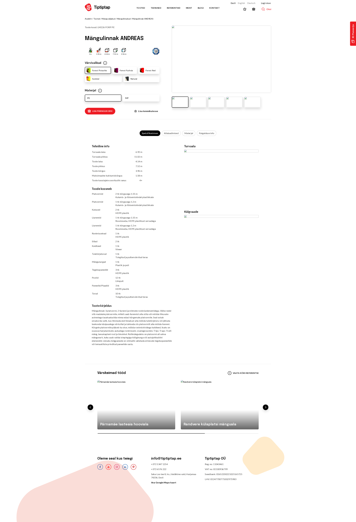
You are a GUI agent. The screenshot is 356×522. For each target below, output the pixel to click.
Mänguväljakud (108, 19)
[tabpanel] (178, 247)
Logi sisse (266, 3)
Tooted (140, 8)
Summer (96, 79)
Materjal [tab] (188, 133)
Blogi (201, 8)
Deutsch (251, 3)
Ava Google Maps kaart (163, 482)
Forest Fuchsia (126, 70)
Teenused (156, 8)
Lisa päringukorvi (102, 111)
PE (88, 98)
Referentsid (173, 8)
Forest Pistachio (99, 70)
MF (127, 98)
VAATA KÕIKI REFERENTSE (246, 373)
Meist (189, 8)
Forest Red (151, 70)
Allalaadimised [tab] (171, 133)
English (241, 3)
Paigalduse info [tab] (206, 133)
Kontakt (214, 8)
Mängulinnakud (124, 19)
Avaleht (88, 19)
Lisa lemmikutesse (148, 111)
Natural (134, 79)
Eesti (233, 3)
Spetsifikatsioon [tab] (150, 133)
